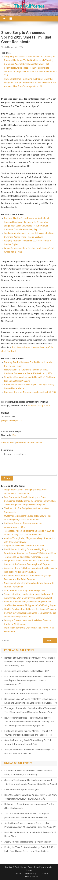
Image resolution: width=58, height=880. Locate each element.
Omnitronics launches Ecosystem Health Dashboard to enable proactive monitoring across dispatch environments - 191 (29, 680)
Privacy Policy (30, 873)
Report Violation (35, 442)
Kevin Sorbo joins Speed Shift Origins (21, 789)
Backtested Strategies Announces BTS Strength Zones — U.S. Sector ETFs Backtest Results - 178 (30, 691)
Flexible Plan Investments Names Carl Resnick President (30, 609)
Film (14, 435)
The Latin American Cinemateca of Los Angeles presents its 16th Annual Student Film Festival (26, 815)
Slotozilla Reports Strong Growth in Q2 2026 (24, 590)
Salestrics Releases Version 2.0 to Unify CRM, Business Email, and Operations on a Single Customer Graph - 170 (30, 701)
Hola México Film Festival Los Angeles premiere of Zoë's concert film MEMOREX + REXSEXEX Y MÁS (30, 797)
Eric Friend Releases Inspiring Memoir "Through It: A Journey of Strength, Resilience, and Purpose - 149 (28, 733)
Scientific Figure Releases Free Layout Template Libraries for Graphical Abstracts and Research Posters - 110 (30, 71)
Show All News (8, 442)
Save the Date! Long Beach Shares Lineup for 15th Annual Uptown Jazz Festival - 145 (27, 742)
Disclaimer (21, 442)
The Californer (29, 6)
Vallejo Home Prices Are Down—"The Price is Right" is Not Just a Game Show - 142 (29, 751)
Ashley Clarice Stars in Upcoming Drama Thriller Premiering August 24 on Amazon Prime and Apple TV (30, 825)
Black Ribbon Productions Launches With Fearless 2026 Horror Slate (30, 834)
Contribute (44, 873)
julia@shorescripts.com (39, 405)
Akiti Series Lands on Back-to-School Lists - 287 (26, 671)
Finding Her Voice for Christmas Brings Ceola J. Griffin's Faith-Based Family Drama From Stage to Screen (29, 849)
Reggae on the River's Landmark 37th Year (24, 546)
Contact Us (16, 873)
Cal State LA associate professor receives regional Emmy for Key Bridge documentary (28, 773)
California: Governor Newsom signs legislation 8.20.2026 (30, 392)
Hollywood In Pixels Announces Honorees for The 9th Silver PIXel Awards (29, 806)
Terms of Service (31, 877)
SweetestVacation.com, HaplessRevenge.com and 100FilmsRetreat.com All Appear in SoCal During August (30, 782)
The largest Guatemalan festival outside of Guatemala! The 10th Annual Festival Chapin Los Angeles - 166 (30, 710)
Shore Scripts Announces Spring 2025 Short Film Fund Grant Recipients (26, 37)
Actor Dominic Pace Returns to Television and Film (27, 842)
